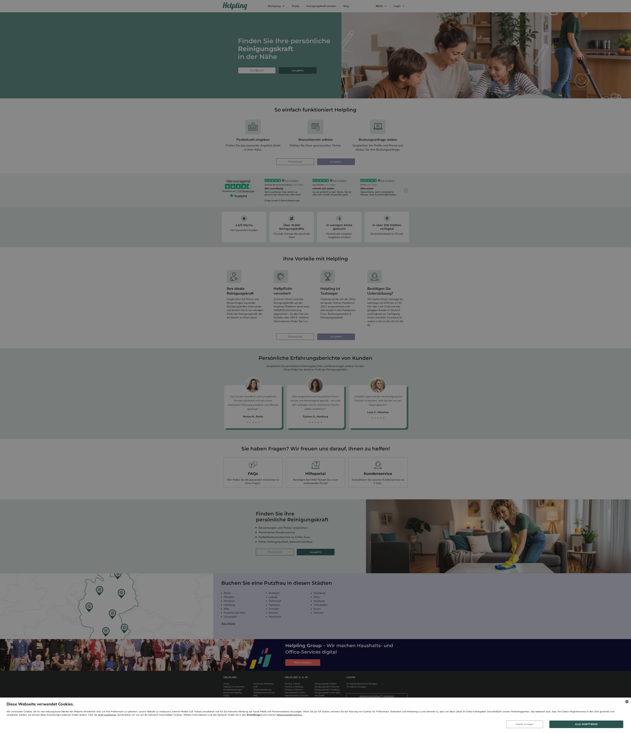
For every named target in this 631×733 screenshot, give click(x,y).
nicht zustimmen (107, 714)
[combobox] (627, 701)
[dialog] (315, 715)
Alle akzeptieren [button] (586, 724)
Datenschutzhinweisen (289, 714)
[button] (526, 724)
